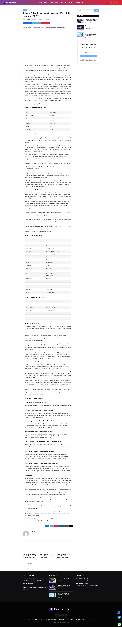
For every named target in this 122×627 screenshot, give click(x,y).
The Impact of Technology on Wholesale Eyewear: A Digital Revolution (91, 27)
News (45, 2)
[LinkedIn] (18, 75)
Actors (25, 10)
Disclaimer (70, 619)
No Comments (40, 19)
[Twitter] (18, 72)
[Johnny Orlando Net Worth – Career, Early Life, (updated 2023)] (48, 46)
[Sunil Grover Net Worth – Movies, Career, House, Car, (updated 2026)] (48, 548)
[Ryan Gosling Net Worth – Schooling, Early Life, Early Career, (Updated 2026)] (30, 548)
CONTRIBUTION (79, 2)
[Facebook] (18, 68)
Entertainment (54, 2)
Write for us (91, 619)
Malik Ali (28, 19)
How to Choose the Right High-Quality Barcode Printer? (92, 20)
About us (34, 619)
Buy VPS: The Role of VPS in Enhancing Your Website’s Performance (91, 34)
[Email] (18, 81)
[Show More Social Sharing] (52, 23)
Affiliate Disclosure (51, 619)
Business (63, 2)
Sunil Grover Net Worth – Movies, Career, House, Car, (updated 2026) (47, 556)
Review (70, 2)
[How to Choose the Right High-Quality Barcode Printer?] (80, 21)
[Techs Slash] (9, 2)
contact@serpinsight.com (85, 580)
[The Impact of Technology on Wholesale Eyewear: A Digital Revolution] (80, 27)
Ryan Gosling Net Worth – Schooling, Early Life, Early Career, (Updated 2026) (29, 556)
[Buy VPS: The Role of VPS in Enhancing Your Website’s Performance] (80, 34)
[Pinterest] (18, 78)
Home (40, 2)
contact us (41, 619)
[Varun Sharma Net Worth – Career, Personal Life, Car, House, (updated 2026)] (65, 548)
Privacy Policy (88, 60)
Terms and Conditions (80, 619)
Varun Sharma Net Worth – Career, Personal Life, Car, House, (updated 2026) (64, 556)
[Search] (119, 2)
